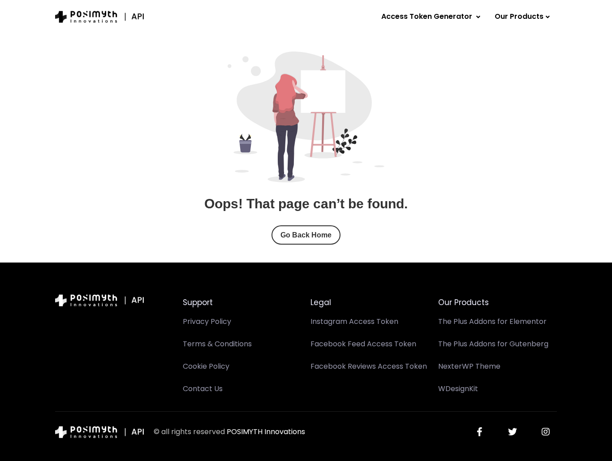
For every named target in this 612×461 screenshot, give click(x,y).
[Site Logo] (100, 16)
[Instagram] (545, 432)
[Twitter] (512, 432)
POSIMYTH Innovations (266, 432)
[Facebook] (479, 432)
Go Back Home (306, 235)
